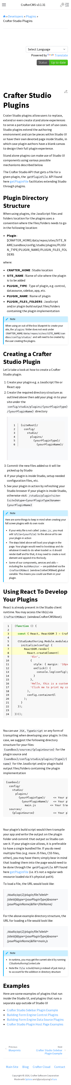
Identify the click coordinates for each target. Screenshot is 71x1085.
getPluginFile (19, 181)
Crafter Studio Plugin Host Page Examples (35, 1024)
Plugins (31, 16)
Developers (15, 16)
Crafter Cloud (41, 1067)
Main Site (12, 1067)
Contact (59, 1067)
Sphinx (28, 1079)
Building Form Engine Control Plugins (32, 1015)
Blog (25, 1067)
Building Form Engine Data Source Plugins (35, 1019)
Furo (54, 1079)
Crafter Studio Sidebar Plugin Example (32, 1010)
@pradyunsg (43, 1079)
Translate (61, 55)
